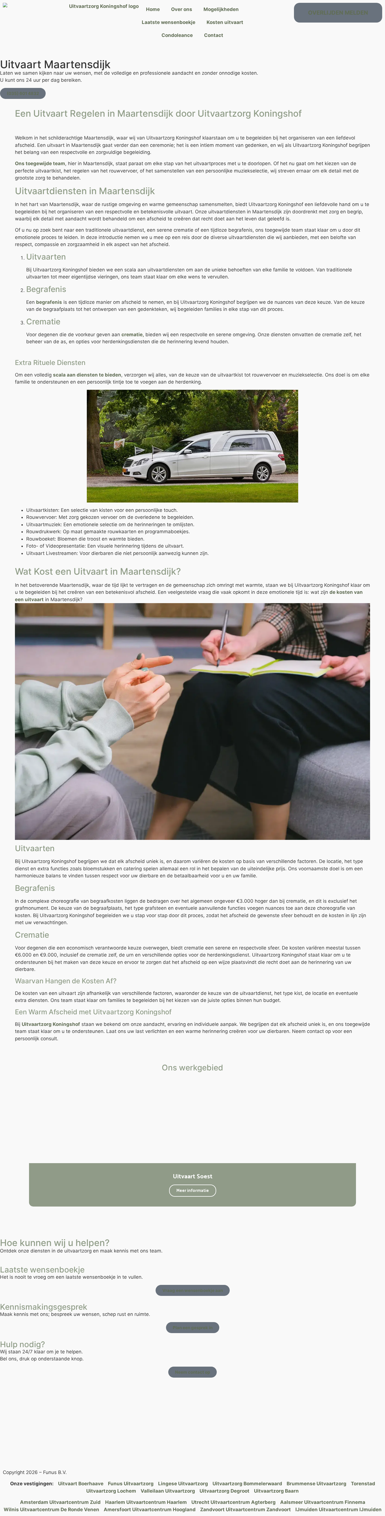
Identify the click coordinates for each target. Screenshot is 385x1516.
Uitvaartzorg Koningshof (51, 1024)
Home (153, 9)
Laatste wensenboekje (168, 22)
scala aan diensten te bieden (87, 375)
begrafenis (49, 302)
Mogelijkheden (221, 9)
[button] (22, 1140)
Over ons (181, 9)
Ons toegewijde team (40, 163)
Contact (213, 35)
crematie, (132, 334)
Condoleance (177, 35)
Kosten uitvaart (225, 22)
